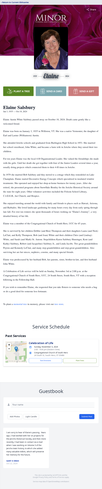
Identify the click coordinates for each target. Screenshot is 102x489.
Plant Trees (80, 360)
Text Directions (45, 360)
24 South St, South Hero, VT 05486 (49, 355)
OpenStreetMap (54, 481)
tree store (58, 304)
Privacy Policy (43, 477)
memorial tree (20, 304)
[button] (16, 349)
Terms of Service (58, 477)
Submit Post (87, 416)
